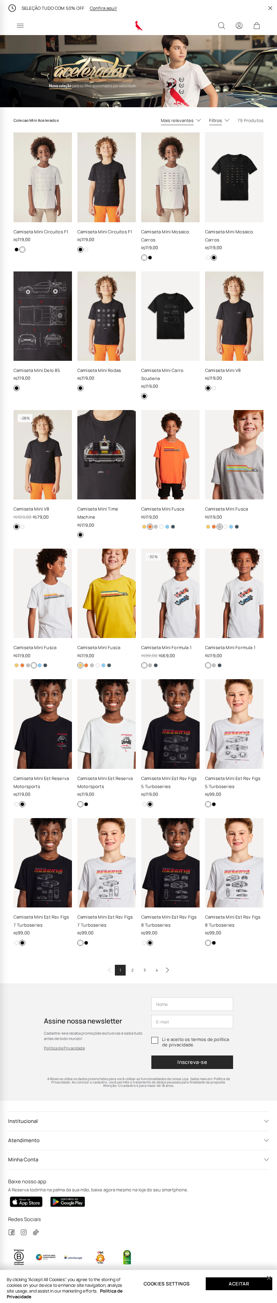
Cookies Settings (167, 1283)
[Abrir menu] (20, 25)
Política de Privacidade (64, 1047)
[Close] (268, 1278)
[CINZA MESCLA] (156, 527)
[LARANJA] (150, 527)
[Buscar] (221, 25)
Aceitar (239, 1283)
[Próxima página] (167, 970)
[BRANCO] (22, 250)
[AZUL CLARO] (167, 527)
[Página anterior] (109, 970)
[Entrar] (239, 25)
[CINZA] (173, 527)
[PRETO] (17, 250)
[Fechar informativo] (270, 8)
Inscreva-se (192, 1062)
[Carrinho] (256, 25)
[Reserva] (138, 25)
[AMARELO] (144, 527)
